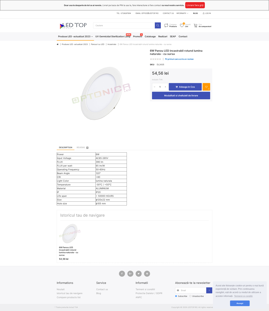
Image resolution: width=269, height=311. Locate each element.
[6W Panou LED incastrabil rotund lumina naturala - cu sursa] (101, 93)
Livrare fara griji (195, 5)
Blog (195, 13)
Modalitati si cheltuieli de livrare (181, 95)
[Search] (158, 25)
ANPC (139, 297)
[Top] (57, 44)
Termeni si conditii (145, 289)
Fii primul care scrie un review (179, 59)
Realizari (162, 36)
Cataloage (150, 36)
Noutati (61, 289)
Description (65, 147)
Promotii (137, 36)
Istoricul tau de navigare (69, 293)
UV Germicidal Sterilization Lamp (112, 36)
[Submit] (209, 290)
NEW (128, 34)
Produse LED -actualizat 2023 (74, 36)
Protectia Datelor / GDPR (149, 293)
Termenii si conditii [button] (243, 296)
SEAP (173, 36)
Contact (183, 36)
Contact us (168, 13)
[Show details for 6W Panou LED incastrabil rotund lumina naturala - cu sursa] (70, 233)
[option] (101, 93)
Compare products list (69, 297)
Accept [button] (239, 303)
